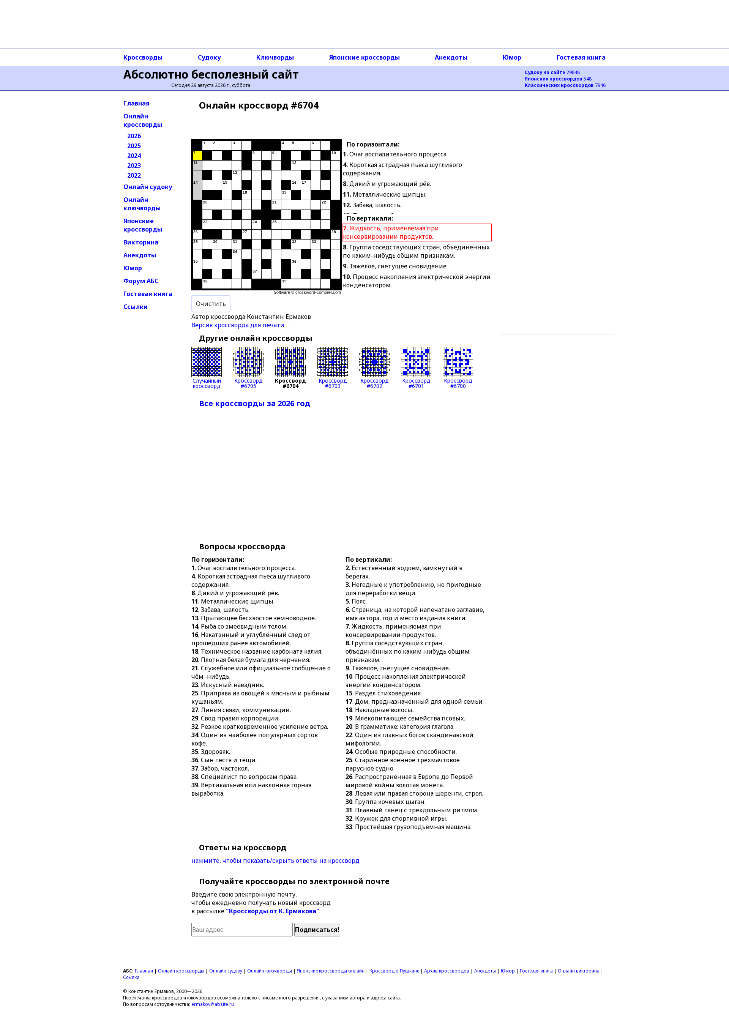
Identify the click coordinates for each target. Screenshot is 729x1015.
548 (558, 79)
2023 (134, 165)
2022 (134, 175)
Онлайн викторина (579, 971)
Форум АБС (140, 281)
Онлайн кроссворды (142, 120)
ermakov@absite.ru (212, 1004)
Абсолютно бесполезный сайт (211, 74)
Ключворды (275, 57)
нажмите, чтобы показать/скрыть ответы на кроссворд (275, 860)
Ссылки (135, 307)
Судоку (209, 57)
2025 (134, 146)
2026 (134, 136)
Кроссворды (143, 57)
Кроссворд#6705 (248, 383)
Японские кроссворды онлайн (330, 971)
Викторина (140, 242)
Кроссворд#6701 (416, 383)
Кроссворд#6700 (458, 383)
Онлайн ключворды (142, 203)
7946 (565, 85)
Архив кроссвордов (446, 971)
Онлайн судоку (147, 187)
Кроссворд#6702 (374, 383)
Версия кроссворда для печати (237, 325)
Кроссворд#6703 (333, 383)
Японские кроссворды (364, 57)
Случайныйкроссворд (207, 383)
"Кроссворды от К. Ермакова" (272, 911)
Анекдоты (451, 57)
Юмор (512, 57)
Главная (136, 103)
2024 (134, 155)
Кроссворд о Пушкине (394, 971)
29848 (552, 72)
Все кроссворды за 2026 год (255, 403)
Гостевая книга (581, 57)
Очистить (211, 303)
